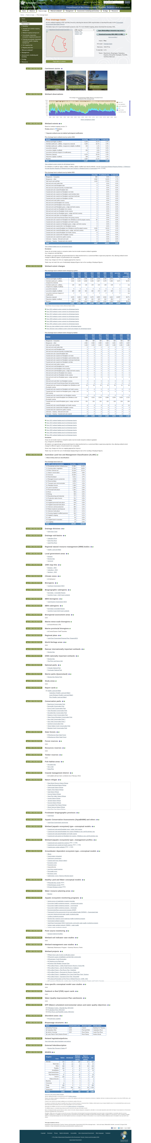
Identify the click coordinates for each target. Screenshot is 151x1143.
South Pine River (52, 543)
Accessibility (73, 1133)
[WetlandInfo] (28, 7)
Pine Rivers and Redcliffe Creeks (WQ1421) (61, 1012)
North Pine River (52, 540)
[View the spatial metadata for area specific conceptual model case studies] (85, 984)
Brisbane (50, 556)
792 (63, 1061)
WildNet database (72, 1096)
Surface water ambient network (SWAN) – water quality (63, 925)
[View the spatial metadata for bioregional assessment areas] (73, 615)
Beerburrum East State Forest (57, 735)
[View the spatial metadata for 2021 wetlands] (45, 309)
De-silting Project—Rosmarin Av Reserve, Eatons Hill (64, 972)
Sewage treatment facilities (55, 933)
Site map (86, 2)
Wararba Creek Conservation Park (57, 728)
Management (69, 11)
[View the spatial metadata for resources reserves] (64, 748)
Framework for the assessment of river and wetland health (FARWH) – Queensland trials (73, 912)
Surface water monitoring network (57, 927)
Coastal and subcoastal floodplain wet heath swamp (62, 833)
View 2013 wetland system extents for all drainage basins (62, 316)
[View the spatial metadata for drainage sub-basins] (65, 535)
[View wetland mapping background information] (59, 124)
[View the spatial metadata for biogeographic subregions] (70, 590)
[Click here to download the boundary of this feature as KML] (47, 579)
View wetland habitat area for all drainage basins (58, 246)
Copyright (43, 1133)
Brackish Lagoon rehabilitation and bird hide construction (65, 957)
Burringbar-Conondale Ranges (56, 608)
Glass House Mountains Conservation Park (59, 717)
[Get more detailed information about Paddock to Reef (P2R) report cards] (75, 991)
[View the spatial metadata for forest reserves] (61, 741)
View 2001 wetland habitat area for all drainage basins (61, 435)
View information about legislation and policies (58, 1041)
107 (93, 1076)
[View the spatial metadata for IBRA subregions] (62, 606)
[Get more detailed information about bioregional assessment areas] (71, 615)
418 (93, 1066)
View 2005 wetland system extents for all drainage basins (62, 321)
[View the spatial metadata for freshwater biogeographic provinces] (78, 813)
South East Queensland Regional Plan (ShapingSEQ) (62, 638)
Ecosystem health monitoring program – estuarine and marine (65, 903)
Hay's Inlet (50, 766)
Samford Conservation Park (55, 723)
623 (72, 1091)
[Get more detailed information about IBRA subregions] (60, 606)
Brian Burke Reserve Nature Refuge (58, 783)
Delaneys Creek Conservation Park (57, 715)
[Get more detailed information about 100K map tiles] (58, 565)
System (48, 139)
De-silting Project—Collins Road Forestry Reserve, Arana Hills (66, 965)
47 (63, 1074)
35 (88, 1066)
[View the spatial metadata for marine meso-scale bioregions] (71, 622)
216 (79, 1087)
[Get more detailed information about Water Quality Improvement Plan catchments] (83, 998)
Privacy (56, 1133)
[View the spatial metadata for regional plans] (60, 635)
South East (50, 815)
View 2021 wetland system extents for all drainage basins (62, 309)
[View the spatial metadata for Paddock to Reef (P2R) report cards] (77, 991)
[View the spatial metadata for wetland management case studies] (77, 944)
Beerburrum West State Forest (57, 737)
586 (72, 1087)
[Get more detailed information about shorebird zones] (60, 1016)
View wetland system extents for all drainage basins (59, 164)
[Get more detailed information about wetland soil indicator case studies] (75, 938)
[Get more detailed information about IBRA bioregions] (60, 599)
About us (32, 11)
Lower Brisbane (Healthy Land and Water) (61, 695)
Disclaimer (49, 1133)
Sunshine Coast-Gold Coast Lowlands (58, 611)
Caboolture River (52, 538)
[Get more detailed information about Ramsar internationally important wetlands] (82, 649)
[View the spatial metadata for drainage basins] (126, 34)
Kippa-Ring (50, 769)
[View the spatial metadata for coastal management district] (72, 773)
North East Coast (52, 531)
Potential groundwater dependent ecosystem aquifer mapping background (32, 41)
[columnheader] (57, 464)
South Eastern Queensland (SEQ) (57, 601)
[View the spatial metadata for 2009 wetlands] (45, 319)
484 (63, 1085)
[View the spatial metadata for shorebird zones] (61, 1016)
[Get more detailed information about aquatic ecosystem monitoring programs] (80, 898)
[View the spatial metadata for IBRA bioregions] (61, 599)
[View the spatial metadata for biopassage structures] (66, 1023)
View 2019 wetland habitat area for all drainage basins (61, 423)
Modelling (25, 26)
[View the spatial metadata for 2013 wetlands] (45, 316)
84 (63, 1064)
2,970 (62, 1091)
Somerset (50, 561)
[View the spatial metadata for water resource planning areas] (73, 891)
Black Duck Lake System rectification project (62, 955)
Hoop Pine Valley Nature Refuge (57, 796)
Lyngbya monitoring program (56, 916)
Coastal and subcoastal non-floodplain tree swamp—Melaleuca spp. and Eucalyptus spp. (72, 836)
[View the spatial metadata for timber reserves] (61, 755)
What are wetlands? (56, 11)
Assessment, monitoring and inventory (88, 11)
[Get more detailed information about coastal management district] (70, 773)
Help (99, 2)
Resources (115, 11)
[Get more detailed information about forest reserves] (59, 741)
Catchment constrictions (54, 858)
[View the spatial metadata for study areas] (55, 681)
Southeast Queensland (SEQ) (55, 586)
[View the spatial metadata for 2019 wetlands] (45, 311)
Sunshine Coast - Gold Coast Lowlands (58, 595)
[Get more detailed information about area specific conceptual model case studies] (83, 984)
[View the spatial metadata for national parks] (60, 665)
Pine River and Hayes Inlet (55, 661)
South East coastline (55, 1018)
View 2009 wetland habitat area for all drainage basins (61, 430)
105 (88, 1091)
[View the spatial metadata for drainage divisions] (63, 529)
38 (88, 1087)
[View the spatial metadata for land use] (97, 455)
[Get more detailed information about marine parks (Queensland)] (69, 674)
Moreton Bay (51, 558)
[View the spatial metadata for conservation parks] (64, 701)
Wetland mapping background (31, 32)
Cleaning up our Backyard (56, 961)
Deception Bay (51, 764)
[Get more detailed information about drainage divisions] (62, 529)
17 (79, 1070)
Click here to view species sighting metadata (54, 1094)
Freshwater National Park (54, 670)
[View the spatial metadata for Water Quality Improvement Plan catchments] (85, 998)
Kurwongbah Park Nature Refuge (57, 805)
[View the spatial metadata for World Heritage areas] (65, 642)
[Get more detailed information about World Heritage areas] (64, 642)
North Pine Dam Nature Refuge (56, 809)
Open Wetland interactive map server (111, 30)
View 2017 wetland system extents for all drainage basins (62, 314)
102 (93, 1068)
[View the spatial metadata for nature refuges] (60, 780)
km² (58, 130)
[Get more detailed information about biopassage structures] (65, 1023)
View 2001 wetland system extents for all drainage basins (62, 324)
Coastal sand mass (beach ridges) (57, 860)
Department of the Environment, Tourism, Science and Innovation (98, 7)
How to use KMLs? (112, 37)
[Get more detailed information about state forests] (57, 732)
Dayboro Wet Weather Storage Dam (59, 963)
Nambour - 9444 (78, 34)
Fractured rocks (52, 865)
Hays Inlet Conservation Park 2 (56, 721)
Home (24, 11)
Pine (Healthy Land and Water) (58, 697)
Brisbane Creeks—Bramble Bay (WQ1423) (61, 1008)
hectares (59, 129)
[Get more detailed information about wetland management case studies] (75, 944)
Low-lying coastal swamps (55, 869)
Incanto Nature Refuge (54, 798)
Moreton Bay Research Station (56, 1048)
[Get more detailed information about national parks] (58, 665)
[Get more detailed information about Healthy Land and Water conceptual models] (82, 880)
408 (63, 1066)
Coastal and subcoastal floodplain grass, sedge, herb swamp (64, 829)
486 (93, 1085)
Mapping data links (28, 47)
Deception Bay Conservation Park (57, 713)
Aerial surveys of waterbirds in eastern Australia (61, 901)
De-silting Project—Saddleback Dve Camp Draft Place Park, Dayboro (69, 974)
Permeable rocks (52, 871)
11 (79, 1068)
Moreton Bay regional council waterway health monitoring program (66, 918)
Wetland (81, 1106)
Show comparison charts (88, 119)
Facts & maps (43, 11)
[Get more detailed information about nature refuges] (58, 780)
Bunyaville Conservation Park (55, 706)
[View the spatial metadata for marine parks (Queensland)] (70, 674)
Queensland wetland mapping (56, 921)
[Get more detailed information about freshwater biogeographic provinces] (77, 813)
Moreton (49, 894)
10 (72, 1066)
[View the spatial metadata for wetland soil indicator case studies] (77, 938)
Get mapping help (27, 45)
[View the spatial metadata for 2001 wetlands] (45, 324)
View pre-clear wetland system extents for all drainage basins (63, 326)
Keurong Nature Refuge (54, 803)
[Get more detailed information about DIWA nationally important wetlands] (76, 656)
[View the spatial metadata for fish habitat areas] (63, 762)
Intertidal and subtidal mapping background (31, 29)
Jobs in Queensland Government (86, 1133)
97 (93, 1064)
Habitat (48, 175)
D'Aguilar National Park (54, 668)
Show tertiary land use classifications (57, 457)
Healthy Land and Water (54, 549)
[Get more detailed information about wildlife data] (52, 1052)
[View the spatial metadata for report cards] (56, 688)
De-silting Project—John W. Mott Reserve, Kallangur (64, 968)
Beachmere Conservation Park (56, 704)
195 (79, 1061)
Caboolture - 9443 (78, 32)
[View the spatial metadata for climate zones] (59, 576)
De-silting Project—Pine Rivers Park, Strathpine (62, 970)
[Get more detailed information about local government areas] (66, 554)
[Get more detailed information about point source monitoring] (66, 931)
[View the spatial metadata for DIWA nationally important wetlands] (78, 656)
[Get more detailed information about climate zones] (58, 576)
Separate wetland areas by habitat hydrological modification (64, 133)
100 (63, 1068)
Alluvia (49, 854)
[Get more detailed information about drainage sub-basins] (63, 535)
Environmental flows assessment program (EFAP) (62, 910)
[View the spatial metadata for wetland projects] (62, 951)
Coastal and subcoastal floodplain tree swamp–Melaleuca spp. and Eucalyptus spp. (71, 831)
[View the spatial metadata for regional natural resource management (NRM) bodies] (92, 547)
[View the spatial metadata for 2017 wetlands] (45, 314)
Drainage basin (108, 44)
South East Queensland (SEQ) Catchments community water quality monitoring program (73, 923)
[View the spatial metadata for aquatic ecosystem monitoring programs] (82, 898)
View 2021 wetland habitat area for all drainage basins (61, 420)
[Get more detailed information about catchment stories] (61, 69)
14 (63, 1083)
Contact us (93, 2)
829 (93, 1061)
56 (93, 1074)
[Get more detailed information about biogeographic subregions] (68, 590)
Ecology (105, 11)
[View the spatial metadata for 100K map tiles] (60, 565)
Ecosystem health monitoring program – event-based (63, 905)
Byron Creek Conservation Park (56, 708)
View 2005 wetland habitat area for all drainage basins (61, 432)
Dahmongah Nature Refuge (55, 787)
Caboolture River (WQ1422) (57, 1010)
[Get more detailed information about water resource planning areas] (72, 891)
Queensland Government (76, 1140)
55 (79, 1074)
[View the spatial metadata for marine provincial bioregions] (70, 628)
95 (79, 1066)
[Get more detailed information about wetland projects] (60, 951)
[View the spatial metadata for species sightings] (54, 1052)
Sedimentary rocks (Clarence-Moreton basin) (60, 876)
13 (72, 1064)
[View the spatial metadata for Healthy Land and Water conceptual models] (84, 880)
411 (79, 1091)
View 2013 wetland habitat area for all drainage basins (61, 427)
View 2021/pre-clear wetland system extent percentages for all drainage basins (68, 328)
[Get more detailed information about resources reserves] (63, 748)
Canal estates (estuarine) (54, 856)
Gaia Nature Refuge (53, 792)
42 (93, 1070)
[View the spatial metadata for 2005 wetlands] (45, 321)
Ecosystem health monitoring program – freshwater (62, 908)
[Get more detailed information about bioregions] (55, 583)
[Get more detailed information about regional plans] (58, 635)
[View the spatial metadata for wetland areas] (61, 124)
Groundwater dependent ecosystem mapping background (32, 36)
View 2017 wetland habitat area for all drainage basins (61, 425)
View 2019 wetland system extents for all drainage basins (62, 311)
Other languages (100, 1133)
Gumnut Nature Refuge (54, 794)
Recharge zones (52, 873)
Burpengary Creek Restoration (57, 959)
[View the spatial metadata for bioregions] (57, 583)
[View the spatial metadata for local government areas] (68, 554)
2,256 (92, 1087)
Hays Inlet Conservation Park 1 (56, 719)
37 (72, 1061)
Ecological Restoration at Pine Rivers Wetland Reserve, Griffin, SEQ (68, 979)
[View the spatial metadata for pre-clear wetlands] (45, 326)
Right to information (64, 1133)
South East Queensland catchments (57, 822)
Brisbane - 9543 (78, 31)
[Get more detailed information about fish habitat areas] (61, 762)
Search (127, 2)
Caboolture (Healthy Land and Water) (59, 693)
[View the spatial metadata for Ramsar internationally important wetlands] (83, 649)
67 (88, 1061)
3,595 (92, 1091)
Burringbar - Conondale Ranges (56, 592)
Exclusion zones (52, 862)
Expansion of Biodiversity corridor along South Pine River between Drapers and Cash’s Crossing (76, 981)
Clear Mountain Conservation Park (57, 710)
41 (63, 1070)
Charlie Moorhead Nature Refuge (57, 785)
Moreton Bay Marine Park (54, 677)
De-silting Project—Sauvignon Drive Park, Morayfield (64, 976)
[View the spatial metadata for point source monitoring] (68, 931)
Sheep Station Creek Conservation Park (58, 726)
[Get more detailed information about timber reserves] (60, 755)
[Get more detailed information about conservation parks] (62, 701)
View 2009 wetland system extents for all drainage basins (62, 319)
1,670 (62, 1087)
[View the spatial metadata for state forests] (58, 732)
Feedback (108, 1133)
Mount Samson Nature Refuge (56, 807)
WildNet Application (72, 1106)
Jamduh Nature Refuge (54, 800)
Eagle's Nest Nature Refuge (55, 789)
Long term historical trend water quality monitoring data (63, 914)
